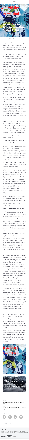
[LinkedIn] (15, 417)
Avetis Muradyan (7, 115)
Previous (5, 400)
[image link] (14, 2)
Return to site (7, 413)
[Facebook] (4, 417)
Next (4, 406)
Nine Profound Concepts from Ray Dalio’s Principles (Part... (14, 408)
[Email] (21, 417)
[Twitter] (10, 417)
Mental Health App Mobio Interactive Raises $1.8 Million (13, 403)
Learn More (24, 433)
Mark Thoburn (17, 113)
